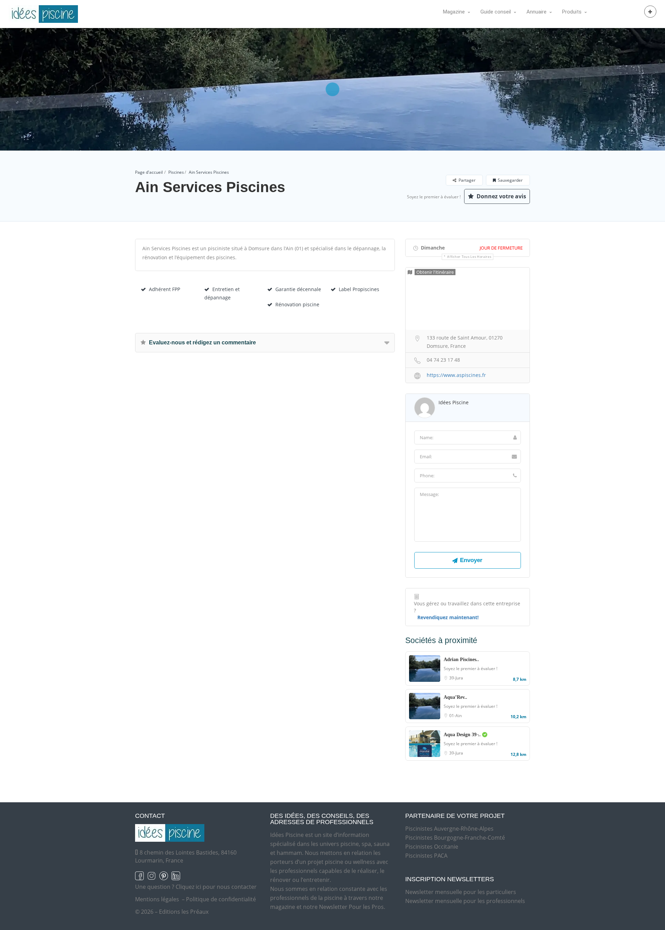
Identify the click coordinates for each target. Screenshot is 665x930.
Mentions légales (157, 899)
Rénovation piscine (297, 304)
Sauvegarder (510, 180)
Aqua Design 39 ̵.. (463, 734)
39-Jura (456, 678)
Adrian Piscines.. (461, 659)
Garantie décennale (298, 289)
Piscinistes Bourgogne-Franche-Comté (455, 837)
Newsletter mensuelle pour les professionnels (465, 901)
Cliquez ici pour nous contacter (216, 887)
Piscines (176, 172)
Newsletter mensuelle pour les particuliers (460, 892)
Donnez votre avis (500, 196)
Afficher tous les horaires (469, 256)
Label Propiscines (359, 289)
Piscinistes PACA (426, 855)
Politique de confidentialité (221, 899)
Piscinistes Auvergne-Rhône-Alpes (449, 828)
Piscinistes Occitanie (431, 846)
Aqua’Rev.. (455, 697)
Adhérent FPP (164, 289)
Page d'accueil (149, 172)
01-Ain (455, 716)
